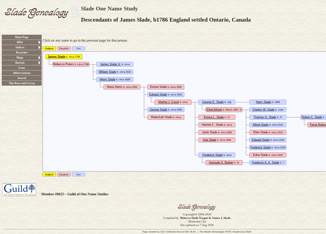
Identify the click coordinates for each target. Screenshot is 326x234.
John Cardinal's (168, 231)
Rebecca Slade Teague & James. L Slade (205, 218)
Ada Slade (209, 139)
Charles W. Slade (263, 109)
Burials (20, 62)
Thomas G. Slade (264, 117)
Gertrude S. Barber (221, 162)
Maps (19, 57)
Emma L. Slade (214, 117)
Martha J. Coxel (168, 102)
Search (22, 78)
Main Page (22, 37)
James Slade (56, 56)
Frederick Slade (260, 147)
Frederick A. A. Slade (265, 162)
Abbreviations (22, 73)
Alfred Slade (260, 124)
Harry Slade (263, 102)
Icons (21, 67)
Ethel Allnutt (214, 109)
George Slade (158, 109)
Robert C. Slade (312, 117)
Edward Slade (158, 94)
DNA (20, 42)
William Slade (107, 71)
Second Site (183, 231)
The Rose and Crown (22, 83)
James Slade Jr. (110, 64)
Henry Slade (107, 79)
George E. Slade (213, 102)
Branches (22, 52)
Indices (20, 47)
